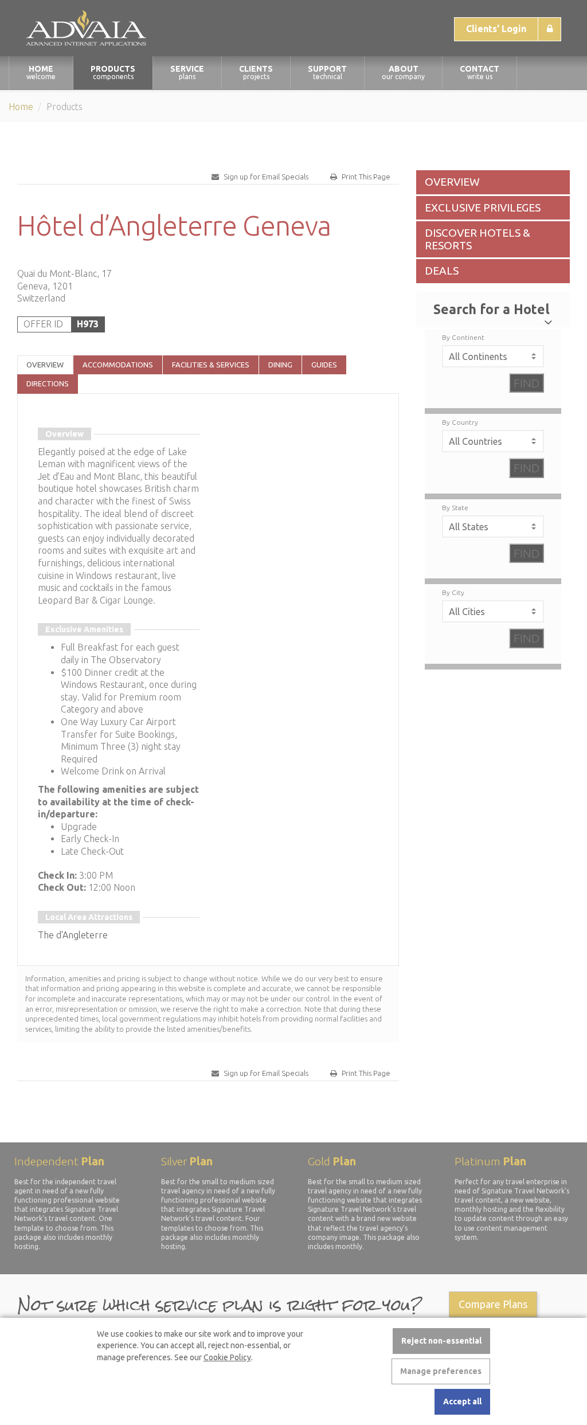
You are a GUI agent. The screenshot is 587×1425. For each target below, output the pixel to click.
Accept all (462, 1401)
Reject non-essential (441, 1340)
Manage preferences (441, 1371)
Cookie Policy (227, 1357)
